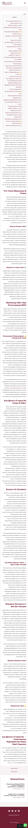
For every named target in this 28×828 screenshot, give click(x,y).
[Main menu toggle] (25, 3)
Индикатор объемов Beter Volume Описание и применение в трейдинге (15, 785)
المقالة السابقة (14, 768)
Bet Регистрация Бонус (15, 89)
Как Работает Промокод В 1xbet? (13, 119)
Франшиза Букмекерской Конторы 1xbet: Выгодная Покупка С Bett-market (13, 102)
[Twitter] (15, 811)
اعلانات (24, 14)
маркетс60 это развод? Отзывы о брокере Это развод (14, 794)
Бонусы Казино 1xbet (16, 23)
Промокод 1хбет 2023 (16, 110)
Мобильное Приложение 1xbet (14, 112)
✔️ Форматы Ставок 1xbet (15, 25)
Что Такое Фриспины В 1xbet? (14, 21)
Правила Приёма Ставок (15, 51)
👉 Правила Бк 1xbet (16, 53)
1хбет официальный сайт (16, 388)
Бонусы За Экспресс (16, 40)
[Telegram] (9, 811)
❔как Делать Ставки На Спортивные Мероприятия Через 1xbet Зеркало (13, 57)
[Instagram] (12, 811)
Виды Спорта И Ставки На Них (13, 65)
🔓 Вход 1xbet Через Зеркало (14, 121)
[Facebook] (19, 811)
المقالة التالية (14, 771)
